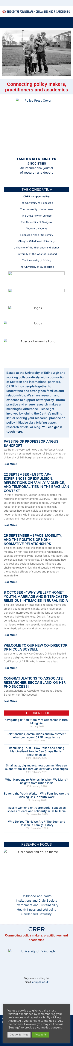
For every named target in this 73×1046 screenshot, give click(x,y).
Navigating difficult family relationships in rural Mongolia (36, 721)
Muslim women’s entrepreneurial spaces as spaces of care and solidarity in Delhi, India (36, 809)
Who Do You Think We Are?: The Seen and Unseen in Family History (36, 823)
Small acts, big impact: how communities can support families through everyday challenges (36, 767)
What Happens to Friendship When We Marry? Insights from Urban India (36, 781)
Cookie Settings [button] (19, 1034)
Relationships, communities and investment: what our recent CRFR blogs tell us (36, 735)
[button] (68, 22)
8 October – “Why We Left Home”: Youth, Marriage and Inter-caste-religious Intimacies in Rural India (36, 596)
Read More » (11, 463)
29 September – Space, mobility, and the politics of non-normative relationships (33, 539)
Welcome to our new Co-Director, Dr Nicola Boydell (36, 647)
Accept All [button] (40, 1034)
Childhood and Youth (36, 896)
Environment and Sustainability (36, 905)
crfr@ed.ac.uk (40, 981)
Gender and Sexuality (36, 914)
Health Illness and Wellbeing (36, 909)
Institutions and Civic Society (36, 900)
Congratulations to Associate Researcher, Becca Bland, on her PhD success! (35, 682)
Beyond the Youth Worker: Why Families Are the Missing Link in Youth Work (36, 795)
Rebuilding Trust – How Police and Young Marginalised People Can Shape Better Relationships (36, 751)
